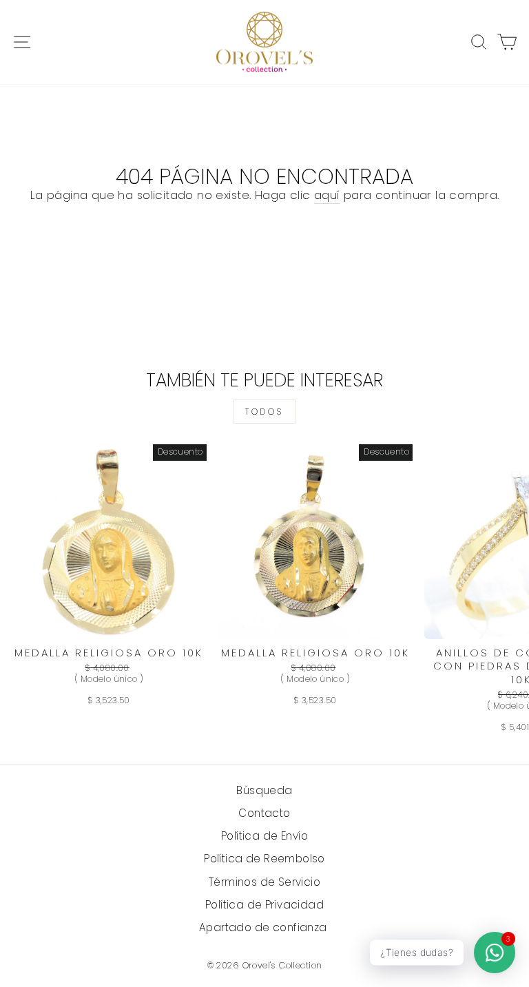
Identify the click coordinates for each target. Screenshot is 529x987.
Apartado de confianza (264, 927)
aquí (327, 195)
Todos (264, 411)
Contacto (264, 813)
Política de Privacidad (264, 904)
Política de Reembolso (264, 858)
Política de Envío (264, 836)
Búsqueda (264, 790)
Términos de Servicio (264, 882)
